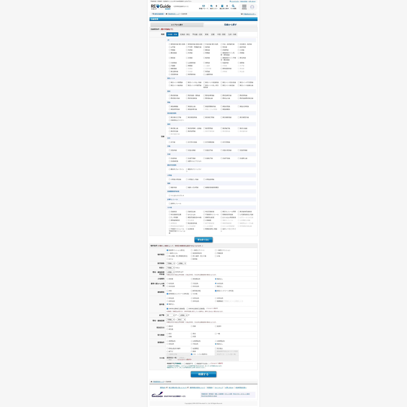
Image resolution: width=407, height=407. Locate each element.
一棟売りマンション (223, 250)
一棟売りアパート (199, 250)
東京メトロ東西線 (177, 82)
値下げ (171, 351)
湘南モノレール (228, 220)
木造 (170, 291)
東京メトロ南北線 (228, 85)
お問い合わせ (251, 1)
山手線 (173, 47)
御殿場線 (174, 68)
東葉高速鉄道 (227, 223)
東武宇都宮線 (209, 131)
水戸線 (242, 65)
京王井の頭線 (192, 142)
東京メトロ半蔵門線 (194, 85)
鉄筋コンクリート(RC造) (225, 291)
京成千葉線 (191, 158)
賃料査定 (211, 394)
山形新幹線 (191, 63)
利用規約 (210, 387)
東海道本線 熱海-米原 (195, 44)
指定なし (220, 279)
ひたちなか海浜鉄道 (229, 217)
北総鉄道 (174, 211)
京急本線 (174, 150)
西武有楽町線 (192, 98)
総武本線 (243, 47)
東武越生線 (243, 131)
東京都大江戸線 (176, 117)
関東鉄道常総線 (228, 214)
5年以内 (171, 298)
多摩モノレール (176, 203)
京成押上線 (243, 158)
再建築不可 (189, 363)
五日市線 (208, 68)
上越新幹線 (209, 74)
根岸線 (207, 58)
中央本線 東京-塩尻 (211, 44)
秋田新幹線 (191, 74)
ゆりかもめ (191, 214)
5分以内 (171, 283)
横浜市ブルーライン (177, 169)
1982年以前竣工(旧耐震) (196, 308)
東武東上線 (174, 128)
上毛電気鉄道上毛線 (246, 214)
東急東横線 (174, 106)
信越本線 (226, 63)
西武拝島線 (243, 95)
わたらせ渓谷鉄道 (228, 226)
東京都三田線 (209, 117)
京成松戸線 (209, 158)
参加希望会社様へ (241, 387)
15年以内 (220, 298)
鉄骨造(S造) (197, 291)
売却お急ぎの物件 (175, 348)
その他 (195, 294)
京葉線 (190, 58)
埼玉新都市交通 (176, 214)
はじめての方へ (235, 1)
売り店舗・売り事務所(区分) (178, 256)
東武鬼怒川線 (175, 134)
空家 (194, 326)
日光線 (190, 71)
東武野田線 (209, 128)
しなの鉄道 (209, 226)
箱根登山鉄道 (209, 217)
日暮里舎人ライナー (177, 120)
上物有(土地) (173, 354)
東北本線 (243, 58)
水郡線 (225, 65)
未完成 (171, 329)
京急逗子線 (209, 150)
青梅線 (207, 53)
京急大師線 (191, 150)
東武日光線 (174, 131)
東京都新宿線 (227, 117)
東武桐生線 (226, 131)
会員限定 (196, 348)
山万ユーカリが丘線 (246, 217)
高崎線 (242, 53)
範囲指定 (220, 301)
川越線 (173, 65)
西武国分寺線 (175, 98)
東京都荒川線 (244, 117)
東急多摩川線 (192, 109)
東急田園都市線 (210, 106)
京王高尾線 (226, 142)
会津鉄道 (191, 229)
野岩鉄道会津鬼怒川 (177, 226)
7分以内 (195, 283)
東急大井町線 (244, 106)
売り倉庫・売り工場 (199, 256)
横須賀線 (174, 53)
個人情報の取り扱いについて (178, 387)
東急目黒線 (226, 106)
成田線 (242, 63)
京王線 (173, 142)
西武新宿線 (174, 95)
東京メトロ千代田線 (246, 82)
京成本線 (174, 158)
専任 (194, 333)
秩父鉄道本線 (192, 223)
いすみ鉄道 (191, 226)
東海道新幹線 (227, 68)
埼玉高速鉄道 (209, 211)
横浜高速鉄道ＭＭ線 (194, 217)
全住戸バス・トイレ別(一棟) (226, 354)
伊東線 (225, 71)
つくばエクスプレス (177, 195)
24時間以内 (221, 341)
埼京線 (225, 47)
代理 (194, 336)
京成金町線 (174, 161)
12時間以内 (196, 341)
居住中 (171, 326)
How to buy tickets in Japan (209, 396)
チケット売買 (228, 394)
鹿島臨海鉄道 (175, 220)
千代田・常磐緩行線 (194, 47)
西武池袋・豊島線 (194, 95)
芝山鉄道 (191, 220)
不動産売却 (204, 394)
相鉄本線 (174, 187)
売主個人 (220, 348)
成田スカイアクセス (194, 161)
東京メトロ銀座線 (177, 85)
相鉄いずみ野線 (193, 187)
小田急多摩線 (209, 179)
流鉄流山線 (191, 211)
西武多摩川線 (227, 95)
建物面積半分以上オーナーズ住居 (227, 351)
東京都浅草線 (192, 117)
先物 (170, 336)
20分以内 (196, 286)
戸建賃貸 (220, 253)
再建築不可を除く (202, 363)
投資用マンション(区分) (177, 250)
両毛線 (207, 71)
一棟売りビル (173, 253)
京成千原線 (226, 158)
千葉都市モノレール (212, 214)
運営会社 (163, 387)
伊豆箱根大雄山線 (246, 226)
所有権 (171, 279)
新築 (194, 351)
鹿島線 (207, 63)
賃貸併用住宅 (197, 253)
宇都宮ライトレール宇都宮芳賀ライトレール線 (177, 231)
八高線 (242, 50)
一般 (218, 333)
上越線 (207, 65)
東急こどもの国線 (211, 109)
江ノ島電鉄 (174, 217)
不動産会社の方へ (249, 14)
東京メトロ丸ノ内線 (194, 82)
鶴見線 (173, 58)
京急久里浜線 (227, 150)
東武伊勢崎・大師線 (194, 128)
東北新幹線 (174, 71)
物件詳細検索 (159, 14)
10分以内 (220, 283)
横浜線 (207, 50)
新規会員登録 (243, 1)
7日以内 (195, 344)
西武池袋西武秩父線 (246, 98)
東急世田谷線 (175, 109)
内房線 (190, 50)
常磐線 (173, 50)
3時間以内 (172, 341)
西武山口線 (226, 98)
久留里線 (174, 63)
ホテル (171, 259)
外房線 (190, 53)
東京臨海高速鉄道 (246, 211)
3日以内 (171, 344)
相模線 (190, 65)
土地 (218, 256)
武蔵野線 (226, 50)
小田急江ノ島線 (193, 179)
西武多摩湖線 (209, 95)
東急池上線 (191, 106)
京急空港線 (243, 150)
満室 (170, 360)
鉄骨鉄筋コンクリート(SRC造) (179, 294)
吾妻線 (190, 68)
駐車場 (195, 259)
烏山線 (242, 71)
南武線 (207, 47)
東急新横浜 (226, 109)
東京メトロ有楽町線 (212, 82)
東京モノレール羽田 (229, 211)
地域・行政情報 (219, 394)
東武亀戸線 (226, 128)
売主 (170, 333)
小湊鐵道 (208, 220)
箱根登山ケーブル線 (246, 223)
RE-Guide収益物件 (157, 5)
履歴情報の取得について (197, 387)
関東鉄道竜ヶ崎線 (211, 229)
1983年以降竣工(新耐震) (177, 308)
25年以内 (196, 301)
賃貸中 (219, 326)
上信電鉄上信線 (245, 220)
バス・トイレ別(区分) (200, 354)
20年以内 (172, 301)
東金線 (242, 68)
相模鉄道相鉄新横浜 (212, 187)
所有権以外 (196, 279)
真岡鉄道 (174, 223)
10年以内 (196, 298)
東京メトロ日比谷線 (229, 82)
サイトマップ (219, 387)
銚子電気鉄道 (209, 223)
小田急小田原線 (176, 179)
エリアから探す (177, 25)
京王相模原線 (209, 142)
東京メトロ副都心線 (246, 85)
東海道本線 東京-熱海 (178, 44)
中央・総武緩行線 (228, 44)
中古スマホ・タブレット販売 (241, 394)
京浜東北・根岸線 (246, 44)
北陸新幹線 (174, 74)
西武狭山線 (209, 98)
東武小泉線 (243, 128)
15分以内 (172, 286)
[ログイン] (253, 6)
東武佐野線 (191, 131)
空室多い (182, 358)
